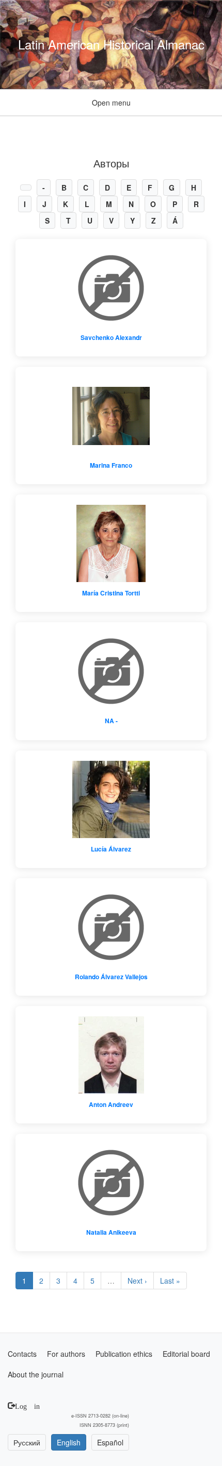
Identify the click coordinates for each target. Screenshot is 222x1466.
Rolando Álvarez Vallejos (111, 976)
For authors (66, 1354)
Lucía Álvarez (111, 849)
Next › (137, 1280)
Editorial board (186, 1354)
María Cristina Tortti (111, 593)
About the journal (36, 1374)
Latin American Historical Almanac (111, 45)
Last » (170, 1280)
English (69, 1442)
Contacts (22, 1354)
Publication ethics (124, 1354)
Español (110, 1442)
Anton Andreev (111, 1104)
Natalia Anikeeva (111, 1232)
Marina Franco (111, 465)
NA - (111, 720)
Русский (26, 1442)
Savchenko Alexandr (111, 337)
